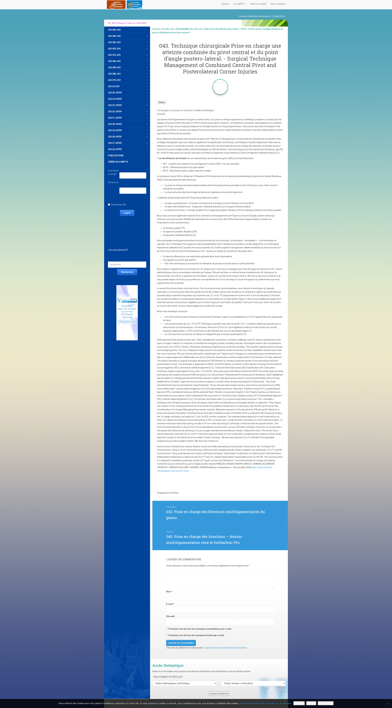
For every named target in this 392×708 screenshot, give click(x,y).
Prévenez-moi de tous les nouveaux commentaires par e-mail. (200, 629)
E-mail (170, 604)
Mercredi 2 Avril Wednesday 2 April (221, 29)
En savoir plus (325, 703)
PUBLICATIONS (116, 155)
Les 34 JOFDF (115, 99)
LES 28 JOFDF (115, 136)
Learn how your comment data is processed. (225, 647)
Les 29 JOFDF (115, 130)
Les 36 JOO (113, 86)
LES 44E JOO (114, 36)
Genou (161, 102)
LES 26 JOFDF (115, 149)
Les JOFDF (238, 4)
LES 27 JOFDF (115, 143)
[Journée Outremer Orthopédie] (124, 4)
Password (113, 182)
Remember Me (118, 204)
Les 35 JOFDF (115, 92)
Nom (169, 591)
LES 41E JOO (114, 55)
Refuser (311, 703)
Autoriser (299, 703)
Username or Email (113, 172)
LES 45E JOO (114, 30)
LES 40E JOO (114, 61)
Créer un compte (258, 4)
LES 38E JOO (114, 74)
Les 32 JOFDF (115, 111)
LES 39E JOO (114, 67)
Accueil (225, 4)
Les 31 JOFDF (115, 118)
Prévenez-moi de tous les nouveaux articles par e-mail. (197, 635)
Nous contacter (278, 4)
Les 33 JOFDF (115, 105)
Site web (170, 616)
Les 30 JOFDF (115, 124)
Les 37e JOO (114, 80)
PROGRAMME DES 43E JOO (189, 29)
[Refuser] (388, 703)
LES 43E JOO (114, 42)
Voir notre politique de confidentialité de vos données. (265, 703)
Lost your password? (118, 250)
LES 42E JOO (114, 48)
